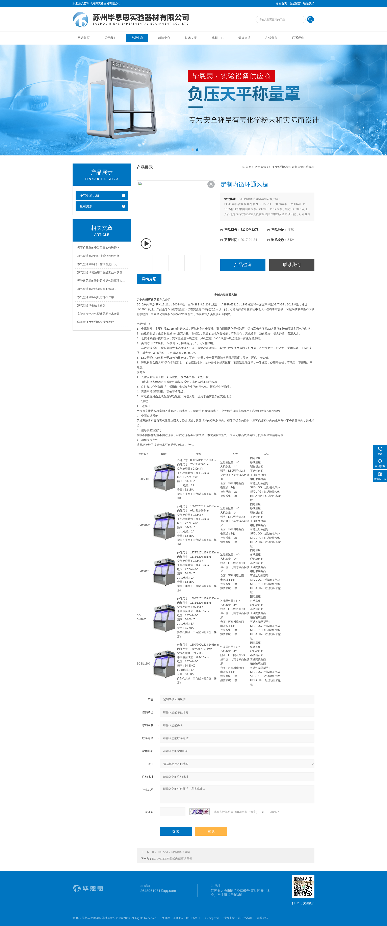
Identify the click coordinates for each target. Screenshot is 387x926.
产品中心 (137, 38)
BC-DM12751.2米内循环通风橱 (171, 852)
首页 (249, 167)
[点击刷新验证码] (199, 811)
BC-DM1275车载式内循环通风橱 (172, 858)
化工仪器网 (245, 918)
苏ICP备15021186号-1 (186, 918)
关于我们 (110, 38)
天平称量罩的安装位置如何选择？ (98, 247)
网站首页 (84, 38)
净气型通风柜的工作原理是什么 (97, 264)
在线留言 (295, 3)
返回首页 (281, 3)
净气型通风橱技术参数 (91, 305)
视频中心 (218, 38)
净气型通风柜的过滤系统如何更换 (98, 255)
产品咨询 (243, 264)
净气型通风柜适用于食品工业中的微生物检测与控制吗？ (102, 272)
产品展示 (260, 167)
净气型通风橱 (89, 195)
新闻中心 (164, 38)
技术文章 (191, 38)
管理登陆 (262, 918)
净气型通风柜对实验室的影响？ (97, 289)
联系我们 (308, 3)
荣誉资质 (244, 38)
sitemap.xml (212, 918)
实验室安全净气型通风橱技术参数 (98, 313)
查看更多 (86, 206)
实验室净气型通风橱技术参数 (95, 322)
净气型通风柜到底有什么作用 (95, 297)
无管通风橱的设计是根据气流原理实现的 (102, 280)
